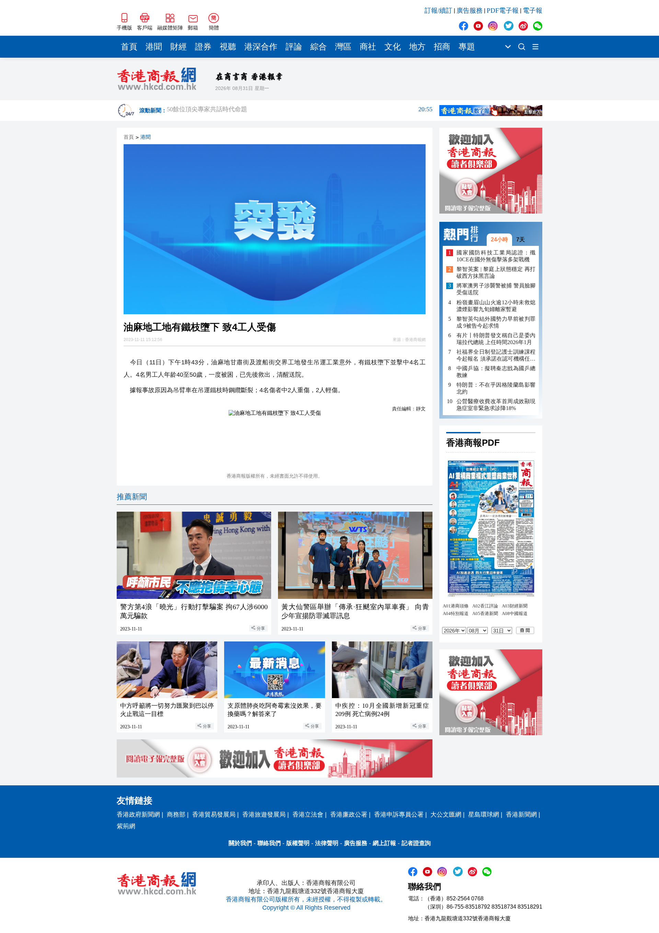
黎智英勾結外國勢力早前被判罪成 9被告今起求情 (495, 322)
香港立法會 (307, 814)
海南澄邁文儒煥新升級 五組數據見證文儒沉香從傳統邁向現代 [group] (299, 110)
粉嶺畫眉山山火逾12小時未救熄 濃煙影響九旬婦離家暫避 (495, 305)
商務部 (176, 814)
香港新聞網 (521, 814)
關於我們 (240, 843)
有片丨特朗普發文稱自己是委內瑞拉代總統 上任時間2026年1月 (495, 338)
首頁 (129, 46)
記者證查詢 (416, 843)
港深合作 (260, 46)
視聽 (228, 46)
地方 (417, 46)
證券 (203, 46)
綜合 (318, 46)
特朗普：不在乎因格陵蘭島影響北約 (495, 388)
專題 (467, 46)
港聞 (154, 46)
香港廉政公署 (348, 814)
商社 (368, 46)
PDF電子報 (503, 10)
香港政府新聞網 (138, 814)
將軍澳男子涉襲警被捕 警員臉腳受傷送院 (495, 289)
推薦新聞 (132, 496)
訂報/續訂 (438, 10)
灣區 (343, 46)
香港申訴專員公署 (399, 814)
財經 (178, 46)
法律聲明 (326, 843)
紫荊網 (126, 826)
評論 (294, 46)
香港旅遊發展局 (264, 814)
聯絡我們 (269, 843)
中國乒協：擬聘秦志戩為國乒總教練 (495, 371)
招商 (442, 46)
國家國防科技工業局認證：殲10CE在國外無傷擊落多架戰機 (495, 256)
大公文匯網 (445, 814)
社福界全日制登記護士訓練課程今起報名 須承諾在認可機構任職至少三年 (495, 355)
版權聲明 (298, 843)
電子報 (532, 10)
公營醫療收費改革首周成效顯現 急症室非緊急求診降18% (495, 404)
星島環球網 (483, 814)
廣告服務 (469, 10)
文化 (392, 46)
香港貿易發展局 (213, 814)
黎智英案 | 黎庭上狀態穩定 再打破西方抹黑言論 (495, 272)
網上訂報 (384, 843)
